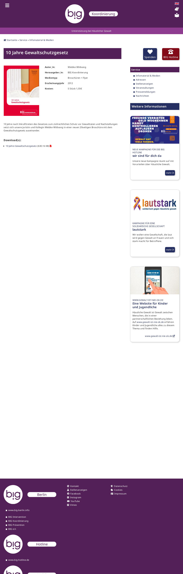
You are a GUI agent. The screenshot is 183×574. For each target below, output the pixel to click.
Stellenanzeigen (144, 84)
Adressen (141, 80)
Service (23, 40)
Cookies (118, 490)
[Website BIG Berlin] (30, 503)
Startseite (11, 40)
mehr (169, 172)
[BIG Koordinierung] (91, 13)
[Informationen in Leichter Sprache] (177, 16)
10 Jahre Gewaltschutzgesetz (21, 145)
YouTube (75, 501)
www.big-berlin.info (18, 510)
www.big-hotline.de (18, 560)
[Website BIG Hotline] (30, 552)
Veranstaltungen (145, 88)
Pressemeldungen (145, 92)
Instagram (75, 497)
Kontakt (74, 486)
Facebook (75, 494)
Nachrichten (142, 96)
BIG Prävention (16, 525)
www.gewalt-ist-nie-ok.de (150, 322)
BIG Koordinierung (18, 521)
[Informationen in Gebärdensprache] (177, 10)
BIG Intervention (17, 517)
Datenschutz (121, 486)
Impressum (120, 494)
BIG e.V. (12, 529)
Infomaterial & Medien (41, 40)
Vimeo (73, 505)
